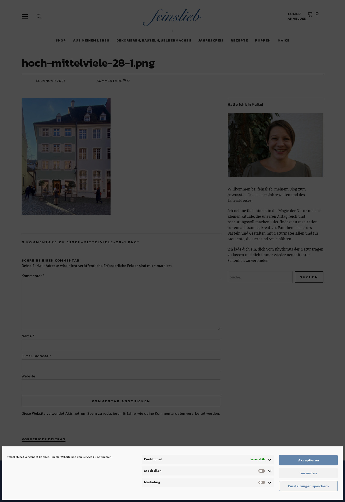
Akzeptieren (308, 460)
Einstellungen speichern (308, 486)
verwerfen (308, 473)
